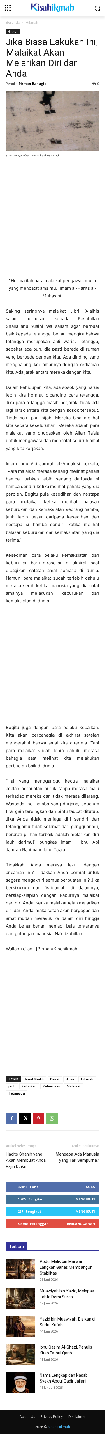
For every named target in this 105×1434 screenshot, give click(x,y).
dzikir (70, 1079)
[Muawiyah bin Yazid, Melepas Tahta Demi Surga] (20, 1298)
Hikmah (32, 22)
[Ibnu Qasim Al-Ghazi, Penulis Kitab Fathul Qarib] (20, 1354)
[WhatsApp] (52, 1118)
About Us (27, 1416)
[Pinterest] (38, 1118)
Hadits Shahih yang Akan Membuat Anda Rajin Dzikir (26, 1160)
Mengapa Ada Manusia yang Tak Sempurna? (77, 1157)
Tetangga (16, 1093)
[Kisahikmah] (52, 8)
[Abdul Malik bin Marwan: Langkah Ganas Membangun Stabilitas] (20, 1269)
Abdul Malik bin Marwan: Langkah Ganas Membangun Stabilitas (66, 1267)
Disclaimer (77, 1416)
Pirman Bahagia (33, 83)
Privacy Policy (52, 1416)
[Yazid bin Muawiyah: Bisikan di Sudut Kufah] (20, 1326)
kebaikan (29, 1086)
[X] (25, 1118)
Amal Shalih (34, 1079)
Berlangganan (81, 1223)
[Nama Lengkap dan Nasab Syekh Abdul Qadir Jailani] (20, 1382)
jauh (11, 1086)
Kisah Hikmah (59, 1426)
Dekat (55, 1079)
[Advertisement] (52, 218)
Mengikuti (85, 1199)
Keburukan (51, 1086)
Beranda (13, 22)
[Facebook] (12, 1118)
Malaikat (73, 1086)
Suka (90, 1187)
